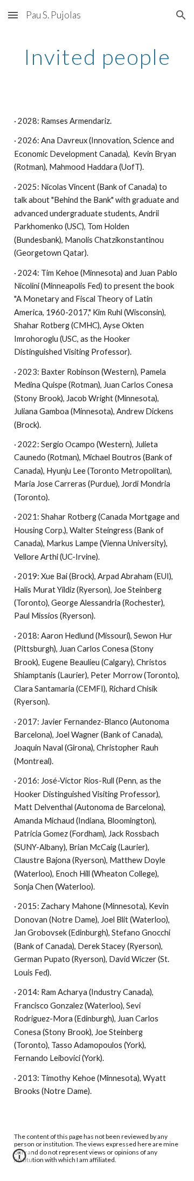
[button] (13, 15)
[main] (97, 57)
